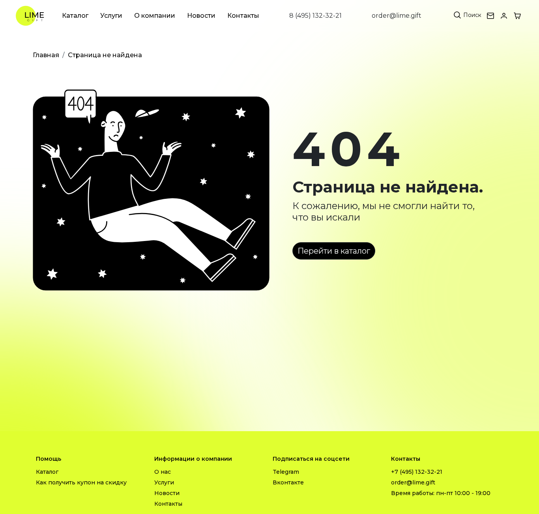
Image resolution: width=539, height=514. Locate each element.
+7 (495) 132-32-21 (416, 471)
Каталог (75, 15)
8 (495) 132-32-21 (315, 15)
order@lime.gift (396, 15)
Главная (46, 55)
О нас (162, 471)
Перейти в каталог (334, 251)
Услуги (111, 15)
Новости (201, 15)
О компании (154, 15)
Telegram (286, 471)
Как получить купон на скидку (81, 482)
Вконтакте (288, 482)
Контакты (243, 15)
